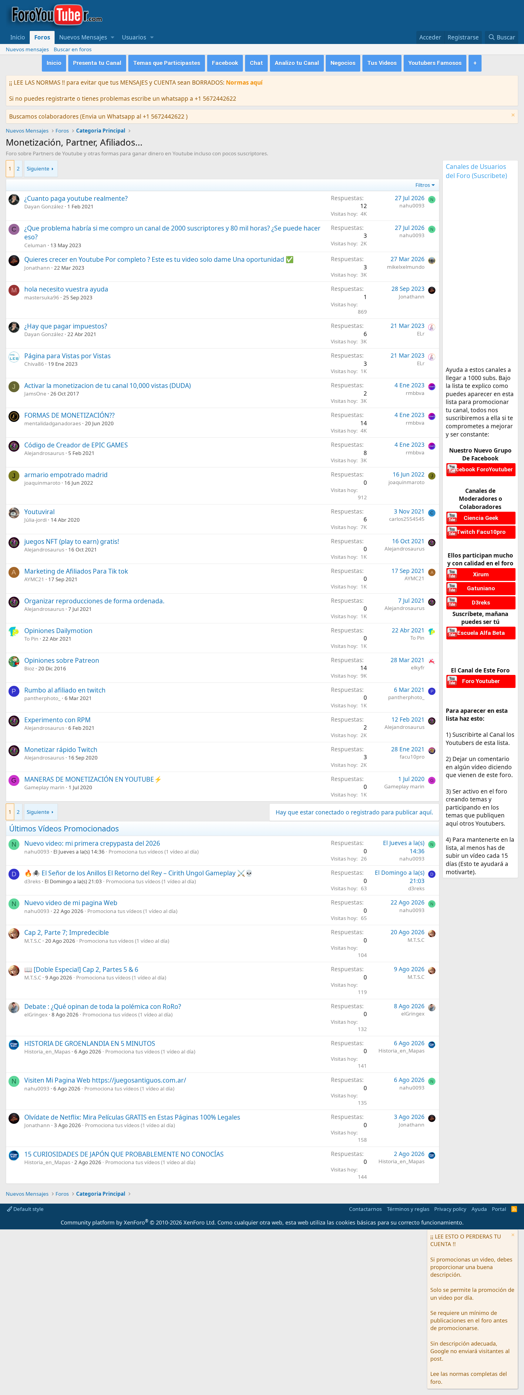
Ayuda (479, 1208)
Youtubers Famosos (435, 62)
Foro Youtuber (481, 681)
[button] (113, 37)
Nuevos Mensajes (83, 37)
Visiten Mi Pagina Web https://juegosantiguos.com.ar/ (105, 1080)
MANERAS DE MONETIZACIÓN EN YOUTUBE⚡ (93, 779)
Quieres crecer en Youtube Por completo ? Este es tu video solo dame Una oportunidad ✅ (159, 259)
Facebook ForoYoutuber (481, 469)
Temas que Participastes (166, 62)
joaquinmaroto (42, 482)
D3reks (481, 602)
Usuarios (134, 37)
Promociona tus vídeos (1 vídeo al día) (154, 851)
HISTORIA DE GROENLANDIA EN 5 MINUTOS (89, 1043)
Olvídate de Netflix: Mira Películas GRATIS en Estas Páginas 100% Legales (132, 1117)
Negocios (343, 62)
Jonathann (37, 267)
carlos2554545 (407, 518)
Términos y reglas (408, 1208)
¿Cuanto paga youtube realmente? (76, 198)
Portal (499, 1208)
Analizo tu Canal (297, 62)
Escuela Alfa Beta (481, 632)
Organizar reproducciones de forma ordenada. (94, 601)
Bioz (29, 668)
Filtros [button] (422, 184)
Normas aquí (244, 82)
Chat (256, 62)
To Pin (31, 638)
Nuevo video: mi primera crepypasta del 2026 (92, 843)
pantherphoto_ (42, 698)
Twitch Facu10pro (481, 531)
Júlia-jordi (35, 519)
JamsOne (35, 393)
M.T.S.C (32, 940)
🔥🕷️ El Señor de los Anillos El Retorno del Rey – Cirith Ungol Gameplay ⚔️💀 (138, 873)
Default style (28, 1208)
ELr (421, 333)
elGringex (36, 1014)
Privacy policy (450, 1208)
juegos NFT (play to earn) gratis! (71, 541)
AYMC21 (34, 579)
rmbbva (415, 392)
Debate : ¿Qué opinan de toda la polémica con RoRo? (102, 1006)
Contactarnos (365, 1208)
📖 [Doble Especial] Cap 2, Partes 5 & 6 (81, 969)
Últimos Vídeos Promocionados (64, 828)
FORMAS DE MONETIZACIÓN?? (69, 415)
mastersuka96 (41, 297)
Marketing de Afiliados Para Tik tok (76, 571)
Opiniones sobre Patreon (61, 660)
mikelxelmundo (406, 266)
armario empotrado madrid (66, 474)
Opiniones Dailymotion (58, 630)
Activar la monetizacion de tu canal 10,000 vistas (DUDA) (107, 385)
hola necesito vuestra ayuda (66, 289)
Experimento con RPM (57, 720)
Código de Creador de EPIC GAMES (76, 445)
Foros (42, 37)
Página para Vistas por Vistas (67, 356)
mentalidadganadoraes (52, 423)
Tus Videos (382, 62)
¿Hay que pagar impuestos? (65, 326)
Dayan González (43, 206)
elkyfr (418, 667)
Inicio (17, 37)
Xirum (481, 574)
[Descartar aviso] (512, 116)
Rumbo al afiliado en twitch (65, 690)
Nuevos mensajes (27, 49)
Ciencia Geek (481, 517)
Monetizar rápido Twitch (60, 749)
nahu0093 (412, 205)
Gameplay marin (44, 787)
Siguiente (38, 168)
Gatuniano (481, 588)
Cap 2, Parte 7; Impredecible (66, 932)
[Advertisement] (480, 275)
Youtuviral (39, 511)
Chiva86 (34, 363)
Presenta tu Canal (97, 62)
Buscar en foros (73, 49)
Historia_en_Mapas (47, 1051)
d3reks (32, 881)
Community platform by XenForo (138, 1222)
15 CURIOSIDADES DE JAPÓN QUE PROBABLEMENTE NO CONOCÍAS (124, 1154)
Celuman (35, 245)
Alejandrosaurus (44, 453)
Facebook (225, 62)
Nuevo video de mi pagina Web (70, 902)
